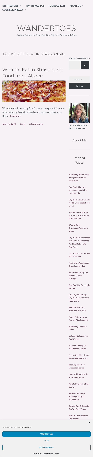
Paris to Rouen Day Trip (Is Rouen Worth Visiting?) (78, 275)
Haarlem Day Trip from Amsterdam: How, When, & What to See (79, 215)
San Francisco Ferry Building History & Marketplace (77, 396)
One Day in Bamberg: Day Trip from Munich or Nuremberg (79, 298)
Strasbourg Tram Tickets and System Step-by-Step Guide (79, 177)
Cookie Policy (37, 453)
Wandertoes (46, 28)
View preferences (46, 447)
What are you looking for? (79, 58)
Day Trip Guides (35, 6)
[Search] (85, 65)
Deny (46, 441)
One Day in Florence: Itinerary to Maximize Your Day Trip (78, 190)
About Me (75, 6)
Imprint (57, 453)
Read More (15, 116)
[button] (89, 422)
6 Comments (36, 124)
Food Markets (57, 6)
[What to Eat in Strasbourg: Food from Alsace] (34, 101)
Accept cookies (46, 434)
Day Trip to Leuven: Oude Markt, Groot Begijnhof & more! (79, 203)
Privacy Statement (48, 453)
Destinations (10, 6)
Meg (22, 124)
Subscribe (79, 86)
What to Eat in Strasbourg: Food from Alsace (32, 72)
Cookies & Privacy (12, 10)
